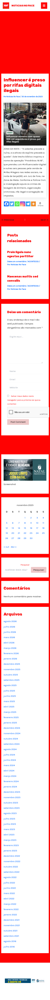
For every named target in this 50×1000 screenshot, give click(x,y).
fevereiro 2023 (11, 845)
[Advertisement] (25, 38)
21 (19, 533)
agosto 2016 (10, 941)
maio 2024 (9, 765)
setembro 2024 (11, 744)
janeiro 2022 (10, 914)
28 (19, 538)
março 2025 (10, 712)
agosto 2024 (10, 749)
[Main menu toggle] (44, 5)
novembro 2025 (12, 669)
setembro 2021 (11, 935)
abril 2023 (9, 834)
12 (7, 528)
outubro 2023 (11, 802)
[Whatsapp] (17, 203)
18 (43, 528)
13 (13, 528)
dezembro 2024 (12, 727)
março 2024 (10, 776)
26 (6, 538)
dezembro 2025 (12, 663)
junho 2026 (10, 632)
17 (37, 528)
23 (31, 533)
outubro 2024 (11, 738)
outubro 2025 (11, 674)
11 (43, 522)
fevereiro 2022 (11, 909)
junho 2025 (10, 696)
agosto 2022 (10, 877)
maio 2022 (9, 893)
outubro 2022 (11, 866)
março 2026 (10, 648)
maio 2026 (9, 637)
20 (13, 533)
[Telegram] (28, 203)
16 (31, 528)
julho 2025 (9, 690)
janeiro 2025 (10, 722)
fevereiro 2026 (11, 653)
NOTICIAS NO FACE (23, 5)
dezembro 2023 (12, 791)
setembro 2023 (12, 807)
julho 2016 (9, 946)
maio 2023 (9, 829)
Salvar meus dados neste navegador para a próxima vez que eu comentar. (23, 400)
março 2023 (10, 840)
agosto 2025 (10, 685)
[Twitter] (11, 203)
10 (37, 522)
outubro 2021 (11, 930)
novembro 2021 (12, 925)
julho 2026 (9, 626)
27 (13, 538)
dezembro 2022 (12, 855)
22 (25, 533)
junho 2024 (10, 760)
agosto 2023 (10, 813)
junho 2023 (10, 824)
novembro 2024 (12, 733)
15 (25, 528)
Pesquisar (25, 565)
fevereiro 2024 (11, 781)
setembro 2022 (11, 871)
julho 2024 (9, 754)
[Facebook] (6, 203)
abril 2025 (9, 706)
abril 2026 (9, 642)
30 (31, 538)
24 (37, 533)
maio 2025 (9, 701)
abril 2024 (9, 770)
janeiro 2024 (10, 786)
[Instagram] (22, 203)
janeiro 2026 (10, 658)
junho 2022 (10, 888)
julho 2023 (9, 818)
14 (19, 528)
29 (25, 538)
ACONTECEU (33, 261)
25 (43, 533)
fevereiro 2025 (11, 717)
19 (7, 533)
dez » (14, 546)
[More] (33, 203)
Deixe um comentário (16, 261)
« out (6, 546)
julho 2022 (9, 882)
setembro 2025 (11, 680)
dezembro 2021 (12, 919)
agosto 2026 (10, 621)
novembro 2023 (12, 797)
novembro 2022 (12, 861)
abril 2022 (9, 898)
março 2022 (10, 904)
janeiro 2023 (10, 850)
